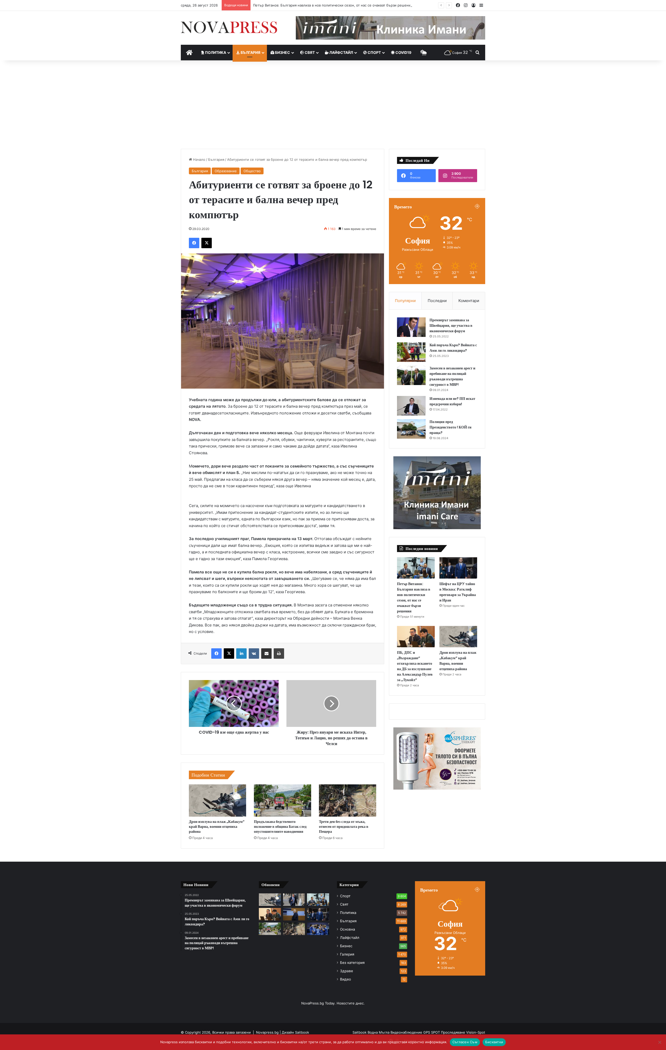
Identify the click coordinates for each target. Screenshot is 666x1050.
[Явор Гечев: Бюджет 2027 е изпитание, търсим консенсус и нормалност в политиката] (294, 899)
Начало (198, 159)
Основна (347, 929)
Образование (226, 171)
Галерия (347, 954)
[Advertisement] (333, 104)
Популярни (405, 300)
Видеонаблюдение (406, 1032)
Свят (309, 52)
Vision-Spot (475, 1032)
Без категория (352, 963)
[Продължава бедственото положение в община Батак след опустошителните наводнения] (282, 800)
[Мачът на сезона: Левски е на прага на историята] (318, 929)
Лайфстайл (341, 52)
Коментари (468, 300)
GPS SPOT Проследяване (444, 1032)
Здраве (346, 971)
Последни (437, 300)
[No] (659, 1042)
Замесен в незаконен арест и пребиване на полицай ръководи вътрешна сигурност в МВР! (452, 376)
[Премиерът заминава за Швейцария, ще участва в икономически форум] (411, 327)
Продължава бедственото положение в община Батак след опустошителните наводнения (280, 826)
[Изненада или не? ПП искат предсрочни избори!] (411, 405)
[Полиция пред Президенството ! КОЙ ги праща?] (411, 429)
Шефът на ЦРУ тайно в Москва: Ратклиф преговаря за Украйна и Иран (457, 592)
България (250, 52)
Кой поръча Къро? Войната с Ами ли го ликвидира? (453, 347)
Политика (215, 52)
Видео (345, 979)
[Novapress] (229, 27)
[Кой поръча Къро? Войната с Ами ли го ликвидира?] (411, 352)
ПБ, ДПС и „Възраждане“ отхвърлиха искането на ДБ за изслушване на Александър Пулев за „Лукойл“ (415, 666)
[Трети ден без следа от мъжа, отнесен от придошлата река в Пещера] (347, 800)
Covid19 (403, 52)
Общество (252, 171)
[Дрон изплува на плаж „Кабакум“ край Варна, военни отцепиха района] (217, 800)
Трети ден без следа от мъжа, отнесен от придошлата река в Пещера (343, 826)
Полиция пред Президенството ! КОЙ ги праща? (450, 427)
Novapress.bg (267, 1032)
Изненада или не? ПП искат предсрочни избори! (452, 401)
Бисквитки (494, 1042)
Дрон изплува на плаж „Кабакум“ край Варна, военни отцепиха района (217, 826)
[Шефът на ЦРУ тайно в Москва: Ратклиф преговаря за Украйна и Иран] (458, 568)
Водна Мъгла (379, 1032)
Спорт (374, 52)
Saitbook (302, 1032)
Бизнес (282, 52)
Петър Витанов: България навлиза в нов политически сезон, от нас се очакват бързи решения (333, 5)
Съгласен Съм (464, 1042)
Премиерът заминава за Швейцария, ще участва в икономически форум (451, 325)
